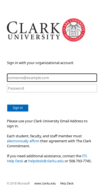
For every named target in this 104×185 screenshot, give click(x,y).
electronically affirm (23, 140)
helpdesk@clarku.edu (46, 160)
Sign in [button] (18, 108)
